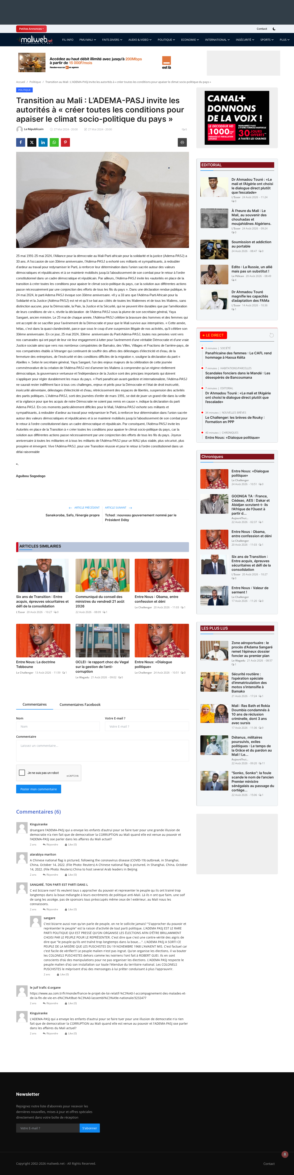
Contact (262, 29)
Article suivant (116, 507)
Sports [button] (265, 40)
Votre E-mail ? (115, 718)
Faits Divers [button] (110, 40)
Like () (72, 844)
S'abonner (89, 1128)
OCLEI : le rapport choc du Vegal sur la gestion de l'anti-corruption (102, 667)
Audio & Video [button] (138, 40)
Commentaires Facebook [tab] (80, 704)
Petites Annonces (30, 29)
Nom (19, 718)
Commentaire (26, 737)
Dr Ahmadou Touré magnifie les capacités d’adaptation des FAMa (250, 296)
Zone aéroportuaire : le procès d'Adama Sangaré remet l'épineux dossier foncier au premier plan (252, 649)
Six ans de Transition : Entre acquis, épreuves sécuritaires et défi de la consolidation (42, 601)
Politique (35, 82)
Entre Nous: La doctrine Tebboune (35, 664)
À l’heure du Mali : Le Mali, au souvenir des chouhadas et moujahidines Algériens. (251, 217)
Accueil (20, 82)
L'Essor (20, 612)
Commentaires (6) (38, 811)
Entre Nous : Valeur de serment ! (250, 590)
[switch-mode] (274, 28)
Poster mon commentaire (38, 789)
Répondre (52, 844)
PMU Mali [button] (86, 40)
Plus (283, 40)
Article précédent (87, 507)
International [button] (216, 40)
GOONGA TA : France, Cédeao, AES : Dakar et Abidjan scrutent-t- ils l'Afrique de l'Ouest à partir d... (251, 505)
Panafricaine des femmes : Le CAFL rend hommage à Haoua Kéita (238, 355)
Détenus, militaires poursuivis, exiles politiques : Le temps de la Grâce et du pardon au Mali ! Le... (252, 746)
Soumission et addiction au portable (251, 244)
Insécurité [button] (243, 40)
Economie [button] (188, 40)
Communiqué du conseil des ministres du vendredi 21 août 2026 (100, 601)
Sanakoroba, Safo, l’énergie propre (73, 515)
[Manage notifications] (285, 1154)
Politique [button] (165, 40)
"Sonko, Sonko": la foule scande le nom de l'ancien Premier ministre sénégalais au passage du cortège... (253, 781)
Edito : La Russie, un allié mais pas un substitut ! (252, 269)
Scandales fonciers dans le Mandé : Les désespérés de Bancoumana (237, 375)
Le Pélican (238, 276)
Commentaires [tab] (35, 704)
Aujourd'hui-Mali (240, 518)
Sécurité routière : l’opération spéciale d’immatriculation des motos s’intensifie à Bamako (249, 683)
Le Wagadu (82, 677)
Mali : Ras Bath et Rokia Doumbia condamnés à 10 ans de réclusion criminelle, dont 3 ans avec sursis (251, 714)
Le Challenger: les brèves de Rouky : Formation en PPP (235, 419)
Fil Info (67, 40)
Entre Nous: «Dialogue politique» (153, 664)
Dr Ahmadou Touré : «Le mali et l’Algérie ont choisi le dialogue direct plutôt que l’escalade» (252, 186)
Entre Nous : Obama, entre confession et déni (156, 599)
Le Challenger (143, 607)
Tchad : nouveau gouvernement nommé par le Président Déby (140, 517)
